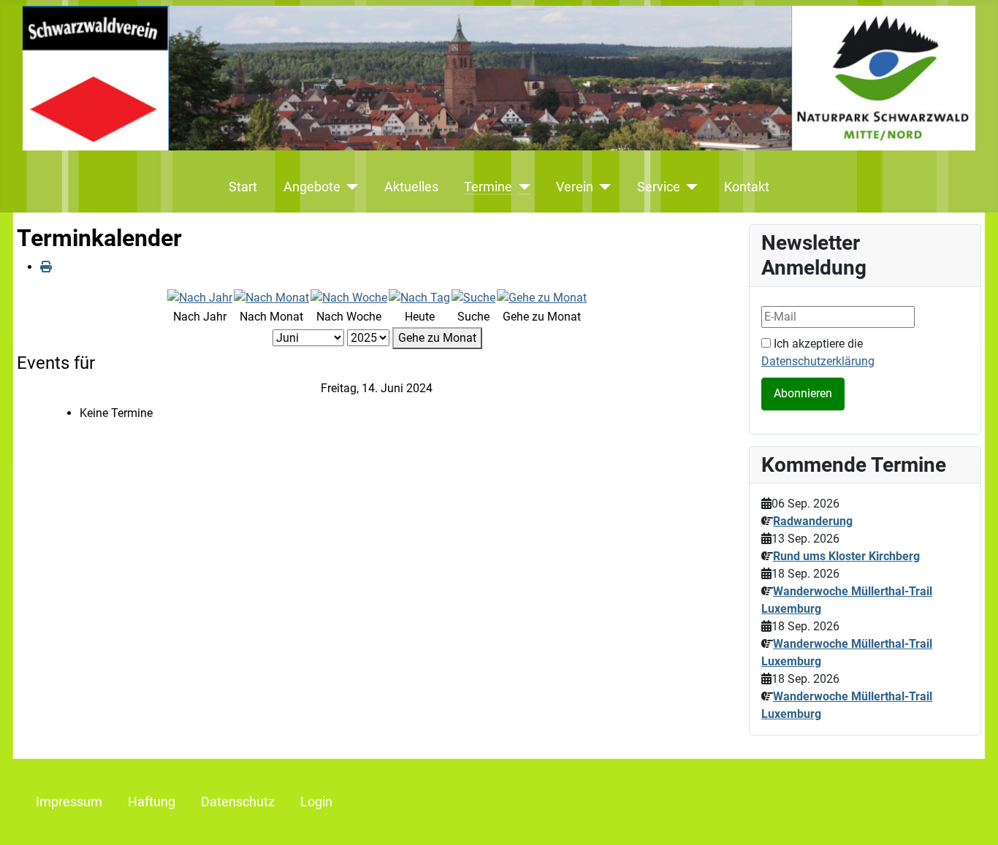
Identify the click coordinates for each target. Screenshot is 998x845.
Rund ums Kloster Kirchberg (846, 556)
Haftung (151, 802)
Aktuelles (411, 187)
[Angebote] (349, 187)
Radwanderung (813, 521)
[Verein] (602, 187)
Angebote (311, 187)
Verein (574, 187)
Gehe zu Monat (437, 338)
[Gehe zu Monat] (542, 297)
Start (243, 187)
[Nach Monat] (271, 297)
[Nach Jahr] (199, 297)
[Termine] (521, 187)
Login (316, 802)
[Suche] (473, 297)
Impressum (69, 802)
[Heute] (419, 297)
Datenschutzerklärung (818, 361)
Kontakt (746, 187)
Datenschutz (238, 802)
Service (658, 187)
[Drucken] (46, 267)
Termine (488, 187)
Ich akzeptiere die (818, 352)
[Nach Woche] (349, 297)
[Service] (689, 187)
